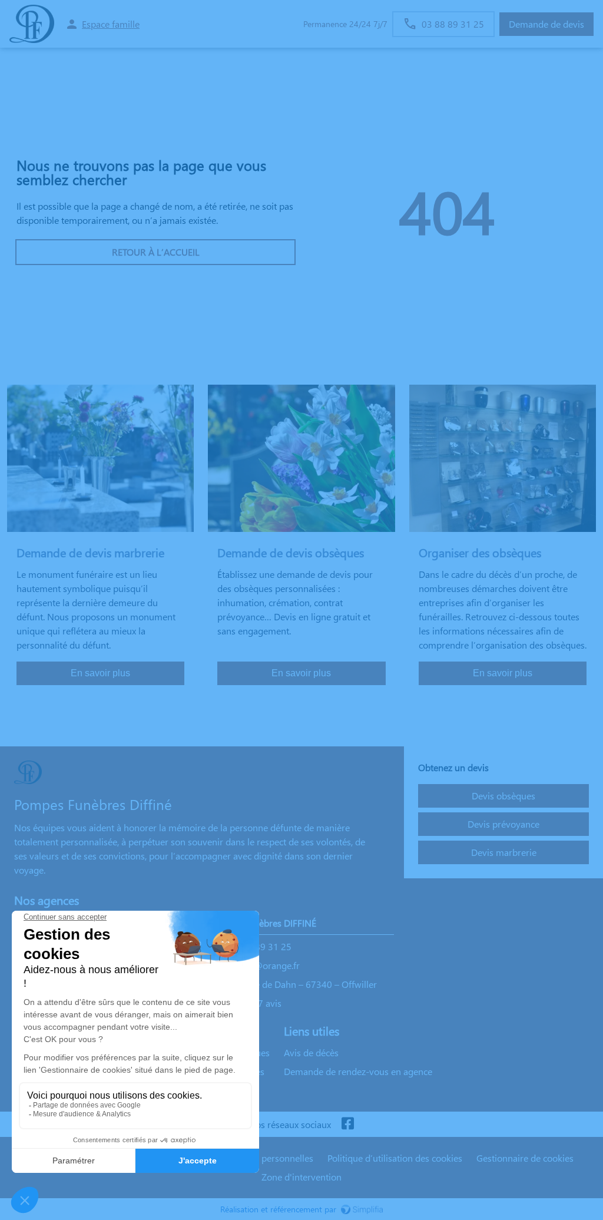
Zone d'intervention (301, 1177)
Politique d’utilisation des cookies (394, 1158)
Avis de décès (311, 1052)
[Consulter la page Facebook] (347, 1124)
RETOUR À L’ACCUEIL (156, 252)
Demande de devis (546, 24)
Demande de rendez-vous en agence (358, 1071)
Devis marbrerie (503, 852)
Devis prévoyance (503, 824)
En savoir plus (100, 673)
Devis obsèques (503, 795)
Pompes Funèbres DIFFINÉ (262, 923)
